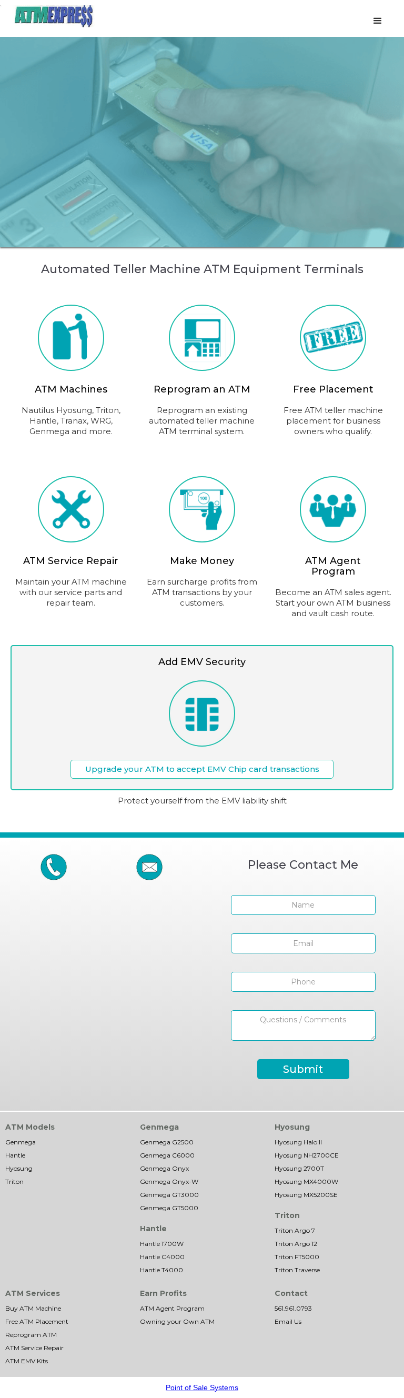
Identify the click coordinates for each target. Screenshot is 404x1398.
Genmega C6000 (167, 1155)
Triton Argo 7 (295, 1230)
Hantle (15, 1155)
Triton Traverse (297, 1270)
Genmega (20, 1142)
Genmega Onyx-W (169, 1181)
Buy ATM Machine (33, 1308)
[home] (54, 16)
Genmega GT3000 (169, 1195)
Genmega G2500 (167, 1142)
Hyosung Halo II (298, 1142)
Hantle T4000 (161, 1270)
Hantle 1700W (162, 1244)
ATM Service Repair (34, 1348)
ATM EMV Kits (26, 1361)
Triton (14, 1181)
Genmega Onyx (164, 1168)
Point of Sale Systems (202, 1387)
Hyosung (19, 1168)
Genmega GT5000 (169, 1208)
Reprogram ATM (31, 1335)
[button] (377, 21)
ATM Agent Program (172, 1308)
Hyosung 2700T (299, 1168)
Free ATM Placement (36, 1321)
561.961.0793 (293, 1308)
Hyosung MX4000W (306, 1181)
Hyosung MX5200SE (306, 1195)
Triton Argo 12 (296, 1244)
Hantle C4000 (162, 1257)
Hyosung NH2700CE (307, 1155)
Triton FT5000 (297, 1257)
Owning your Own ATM (177, 1321)
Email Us (288, 1321)
